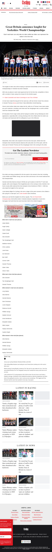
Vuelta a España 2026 (32, 12)
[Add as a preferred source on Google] (26, 541)
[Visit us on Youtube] (47, 2)
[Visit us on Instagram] (41, 2)
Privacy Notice (43, 162)
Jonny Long (18, 39)
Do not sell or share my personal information (35, 536)
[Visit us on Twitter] (43, 2)
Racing (11, 8)
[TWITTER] (5, 359)
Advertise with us (17, 536)
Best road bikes (26, 512)
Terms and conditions (32, 534)
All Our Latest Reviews (37, 512)
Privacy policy (43, 534)
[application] (26, 128)
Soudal (24, 193)
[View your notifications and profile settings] (10, 3)
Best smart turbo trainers (26, 518)
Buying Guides (26, 8)
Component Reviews (37, 517)
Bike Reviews (37, 514)
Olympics (14, 519)
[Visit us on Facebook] (45, 2)
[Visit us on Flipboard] (49, 2)
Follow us (40, 82)
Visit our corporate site (43, 547)
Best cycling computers (26, 520)
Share (6, 82)
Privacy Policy (6, 541)
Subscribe (45, 4)
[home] (1, 8)
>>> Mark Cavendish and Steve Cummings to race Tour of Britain (20, 97)
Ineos (14, 103)
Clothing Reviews (37, 519)
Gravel (41, 8)
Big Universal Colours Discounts (16, 12)
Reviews (18, 8)
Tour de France (14, 512)
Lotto (21, 193)
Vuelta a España (15, 517)
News (5, 8)
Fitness (35, 8)
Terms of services (20, 162)
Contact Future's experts (18, 534)
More (47, 8)
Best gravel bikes (26, 514)
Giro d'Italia (14, 514)
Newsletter (47, 82)
